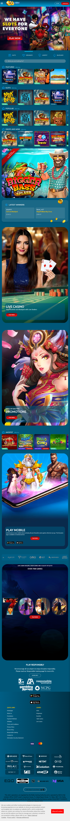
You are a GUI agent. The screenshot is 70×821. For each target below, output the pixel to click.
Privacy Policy (10, 727)
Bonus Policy (10, 729)
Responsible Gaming (12, 732)
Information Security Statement (15, 738)
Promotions (10, 716)
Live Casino (39, 721)
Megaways (39, 713)
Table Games (39, 718)
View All (17, 67)
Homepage (10, 710)
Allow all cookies (57, 811)
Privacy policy (11, 817)
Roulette (38, 716)
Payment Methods (12, 718)
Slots (37, 710)
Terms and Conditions (13, 724)
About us (9, 713)
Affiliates (9, 721)
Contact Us (10, 735)
